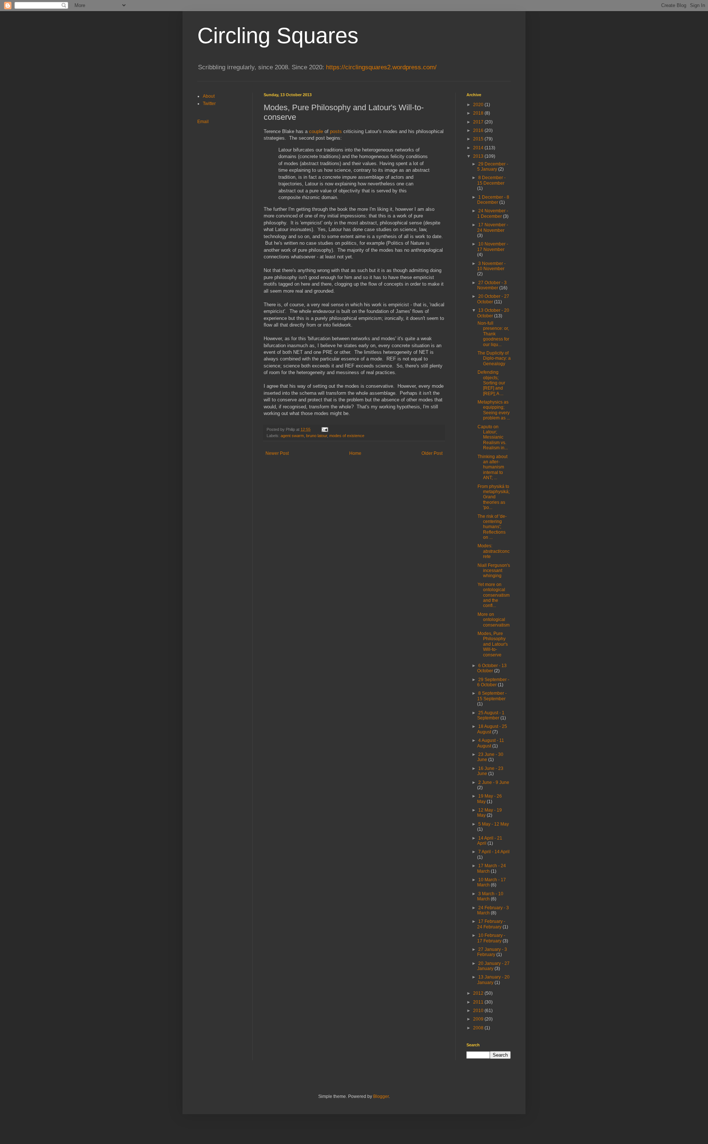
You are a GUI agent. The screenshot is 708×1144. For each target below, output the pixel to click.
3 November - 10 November (491, 266)
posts (336, 131)
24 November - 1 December (492, 213)
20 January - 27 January (493, 966)
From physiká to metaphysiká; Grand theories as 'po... (494, 497)
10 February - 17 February (491, 938)
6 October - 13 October (492, 668)
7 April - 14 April (494, 851)
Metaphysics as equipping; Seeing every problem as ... (494, 410)
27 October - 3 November (492, 285)
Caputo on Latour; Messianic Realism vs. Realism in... (493, 437)
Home (355, 453)
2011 (479, 1002)
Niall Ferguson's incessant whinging (494, 571)
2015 (479, 139)
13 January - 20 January (493, 979)
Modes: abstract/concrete (494, 551)
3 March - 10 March (490, 896)
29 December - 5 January (492, 166)
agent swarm (292, 435)
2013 (479, 156)
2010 (479, 1010)
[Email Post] (324, 429)
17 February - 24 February (491, 924)
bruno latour (316, 435)
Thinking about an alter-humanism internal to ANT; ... (492, 467)
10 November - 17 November (492, 246)
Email (203, 121)
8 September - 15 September (492, 696)
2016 (479, 130)
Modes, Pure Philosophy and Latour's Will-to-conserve (493, 644)
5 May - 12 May (493, 824)
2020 (479, 104)
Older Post (431, 453)
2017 (479, 122)
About (209, 96)
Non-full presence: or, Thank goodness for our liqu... (493, 334)
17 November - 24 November (492, 227)
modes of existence (346, 435)
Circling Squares (277, 35)
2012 (479, 993)
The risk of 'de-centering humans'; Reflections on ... (492, 527)
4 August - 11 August (490, 743)
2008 (479, 1027)
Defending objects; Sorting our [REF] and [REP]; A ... (491, 383)
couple (316, 131)
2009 (479, 1019)
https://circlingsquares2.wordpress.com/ (381, 67)
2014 (479, 147)
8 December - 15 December (491, 180)
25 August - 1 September (490, 715)
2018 (479, 113)
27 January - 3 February (492, 952)
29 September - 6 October (493, 682)
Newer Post (277, 453)
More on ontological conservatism (494, 620)
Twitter (209, 103)
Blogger (381, 1096)
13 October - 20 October (493, 313)
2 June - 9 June (493, 782)
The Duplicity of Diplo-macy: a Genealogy (494, 358)
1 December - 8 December (493, 200)
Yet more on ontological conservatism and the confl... (494, 595)
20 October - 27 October (493, 299)
